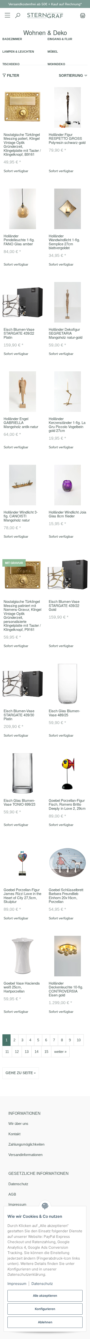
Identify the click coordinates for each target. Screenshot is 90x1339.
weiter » (60, 1052)
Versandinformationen (25, 1155)
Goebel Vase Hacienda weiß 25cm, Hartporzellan (22, 987)
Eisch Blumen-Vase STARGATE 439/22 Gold (64, 605)
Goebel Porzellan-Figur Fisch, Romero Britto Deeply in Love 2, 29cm (67, 804)
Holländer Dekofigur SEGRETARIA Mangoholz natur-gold (65, 333)
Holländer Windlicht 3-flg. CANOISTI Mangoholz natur (21, 515)
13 (27, 1052)
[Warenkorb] (81, 15)
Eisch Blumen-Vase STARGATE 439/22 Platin (19, 333)
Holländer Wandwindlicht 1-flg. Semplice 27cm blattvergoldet (64, 241)
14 (36, 1052)
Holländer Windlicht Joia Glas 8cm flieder (67, 514)
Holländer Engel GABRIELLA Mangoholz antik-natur (21, 422)
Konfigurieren (45, 1309)
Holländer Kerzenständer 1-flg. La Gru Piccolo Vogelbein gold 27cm (67, 424)
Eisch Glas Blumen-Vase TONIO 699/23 (19, 802)
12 (17, 1052)
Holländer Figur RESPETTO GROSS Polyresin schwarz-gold (67, 138)
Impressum (16, 1283)
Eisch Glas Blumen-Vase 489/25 (64, 712)
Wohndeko (56, 64)
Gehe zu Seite (20, 1073)
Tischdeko (10, 64)
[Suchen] (17, 15)
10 (79, 1040)
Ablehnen (45, 1322)
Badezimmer (12, 39)
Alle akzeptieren (45, 1295)
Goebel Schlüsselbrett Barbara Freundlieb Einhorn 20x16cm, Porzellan (66, 895)
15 (46, 1052)
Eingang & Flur (60, 39)
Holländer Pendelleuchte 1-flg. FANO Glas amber (19, 239)
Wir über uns (18, 1123)
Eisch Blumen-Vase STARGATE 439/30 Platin (19, 714)
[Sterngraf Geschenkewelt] (45, 15)
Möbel (53, 51)
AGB (12, 1194)
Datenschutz (18, 1184)
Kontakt (14, 1134)
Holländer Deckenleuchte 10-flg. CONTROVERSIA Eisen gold (66, 989)
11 (7, 1052)
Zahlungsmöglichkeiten (26, 1144)
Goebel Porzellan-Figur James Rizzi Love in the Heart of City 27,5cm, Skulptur (22, 895)
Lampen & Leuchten (18, 51)
